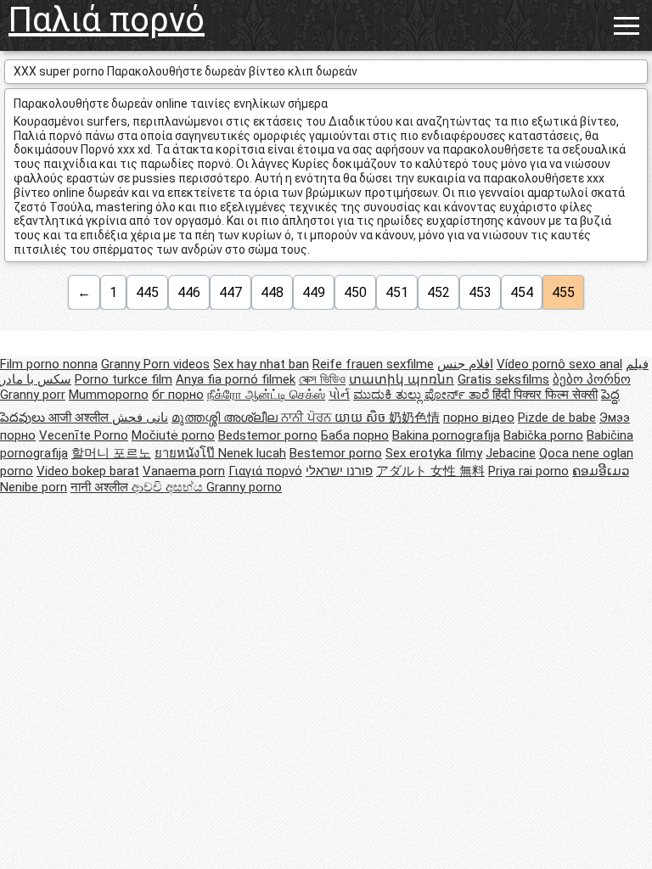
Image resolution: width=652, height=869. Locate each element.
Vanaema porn (184, 471)
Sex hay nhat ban (261, 364)
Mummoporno (109, 394)
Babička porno (543, 435)
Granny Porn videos (155, 364)
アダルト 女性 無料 (430, 471)
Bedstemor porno (268, 435)
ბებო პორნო (592, 379)
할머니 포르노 (111, 453)
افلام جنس (465, 364)
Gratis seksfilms (503, 379)
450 (355, 292)
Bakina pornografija (446, 435)
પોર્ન (339, 394)
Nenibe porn (33, 487)
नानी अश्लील (101, 487)
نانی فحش (140, 417)
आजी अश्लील (80, 417)
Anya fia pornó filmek (235, 379)
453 (480, 292)
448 (272, 292)
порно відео (478, 417)
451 (396, 292)
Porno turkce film (123, 379)
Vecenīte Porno (83, 435)
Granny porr (32, 394)
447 (230, 292)
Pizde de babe (557, 417)
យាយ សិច (361, 417)
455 (563, 292)
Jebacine (511, 453)
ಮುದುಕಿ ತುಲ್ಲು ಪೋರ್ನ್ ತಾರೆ (422, 394)
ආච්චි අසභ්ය (169, 487)
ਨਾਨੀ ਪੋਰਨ (307, 417)
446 (188, 292)
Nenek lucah (252, 453)
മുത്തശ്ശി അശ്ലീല (226, 417)
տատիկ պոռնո (401, 379)
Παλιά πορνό (106, 20)
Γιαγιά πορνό (265, 471)
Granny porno (244, 487)
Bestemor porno (335, 453)
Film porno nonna (49, 364)
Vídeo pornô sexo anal (559, 364)
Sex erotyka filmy (433, 453)
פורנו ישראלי (339, 471)
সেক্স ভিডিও (322, 379)
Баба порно (355, 435)
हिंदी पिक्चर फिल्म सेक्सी (545, 394)
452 (438, 292)
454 (521, 292)
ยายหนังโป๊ (186, 453)
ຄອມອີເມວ (600, 471)
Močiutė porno (173, 435)
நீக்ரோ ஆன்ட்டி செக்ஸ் (266, 394)
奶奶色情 (414, 417)
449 (313, 292)
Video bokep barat (88, 471)
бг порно (178, 394)
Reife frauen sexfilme (373, 364)
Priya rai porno (528, 471)
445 (147, 292)
